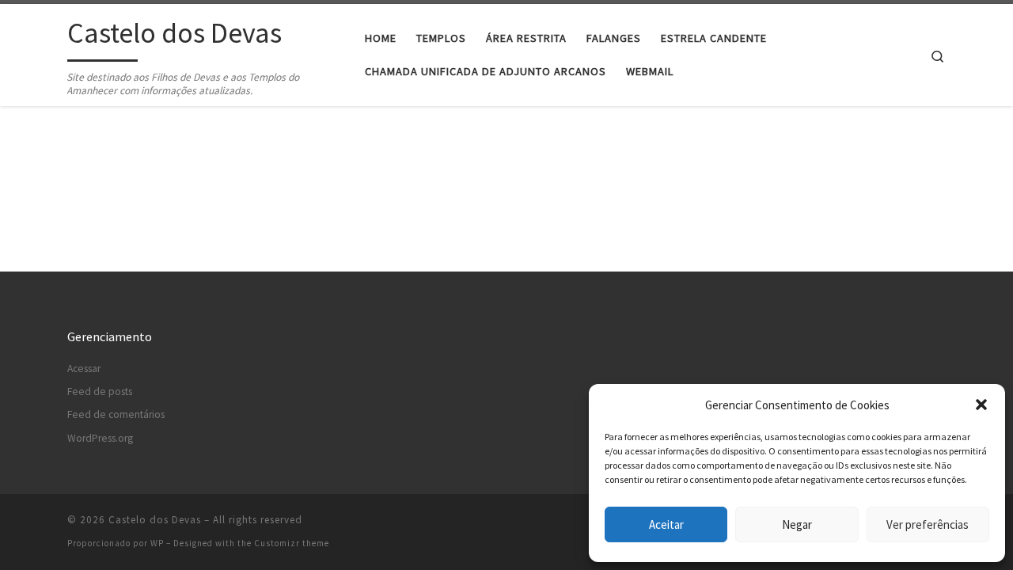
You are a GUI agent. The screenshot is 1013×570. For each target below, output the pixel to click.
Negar (797, 524)
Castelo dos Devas (154, 519)
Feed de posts (99, 391)
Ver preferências (927, 524)
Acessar (84, 368)
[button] (981, 404)
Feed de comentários (116, 414)
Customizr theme (291, 543)
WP (157, 543)
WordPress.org (100, 438)
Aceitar (666, 524)
